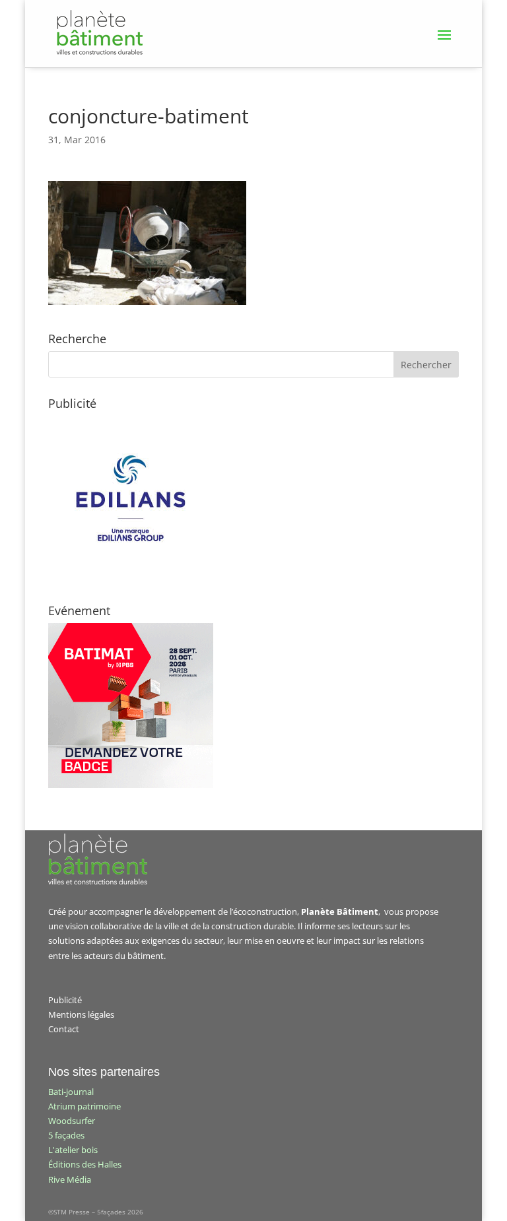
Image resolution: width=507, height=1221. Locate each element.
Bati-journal (71, 1092)
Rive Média (69, 1179)
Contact (63, 1029)
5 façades (66, 1135)
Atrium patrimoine (84, 1106)
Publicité (65, 1000)
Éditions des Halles (84, 1164)
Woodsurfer (71, 1121)
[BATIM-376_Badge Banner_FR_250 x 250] (130, 785)
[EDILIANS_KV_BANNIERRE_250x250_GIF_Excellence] (130, 577)
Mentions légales (81, 1014)
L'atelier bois (73, 1150)
